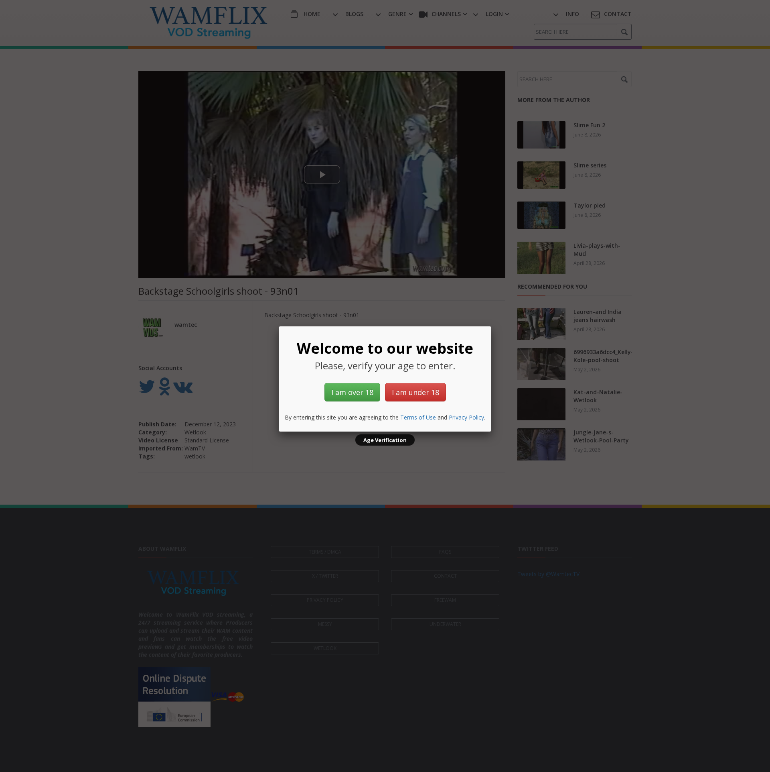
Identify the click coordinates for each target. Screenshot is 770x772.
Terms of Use (418, 417)
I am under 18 (415, 392)
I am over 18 (352, 392)
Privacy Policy (466, 417)
